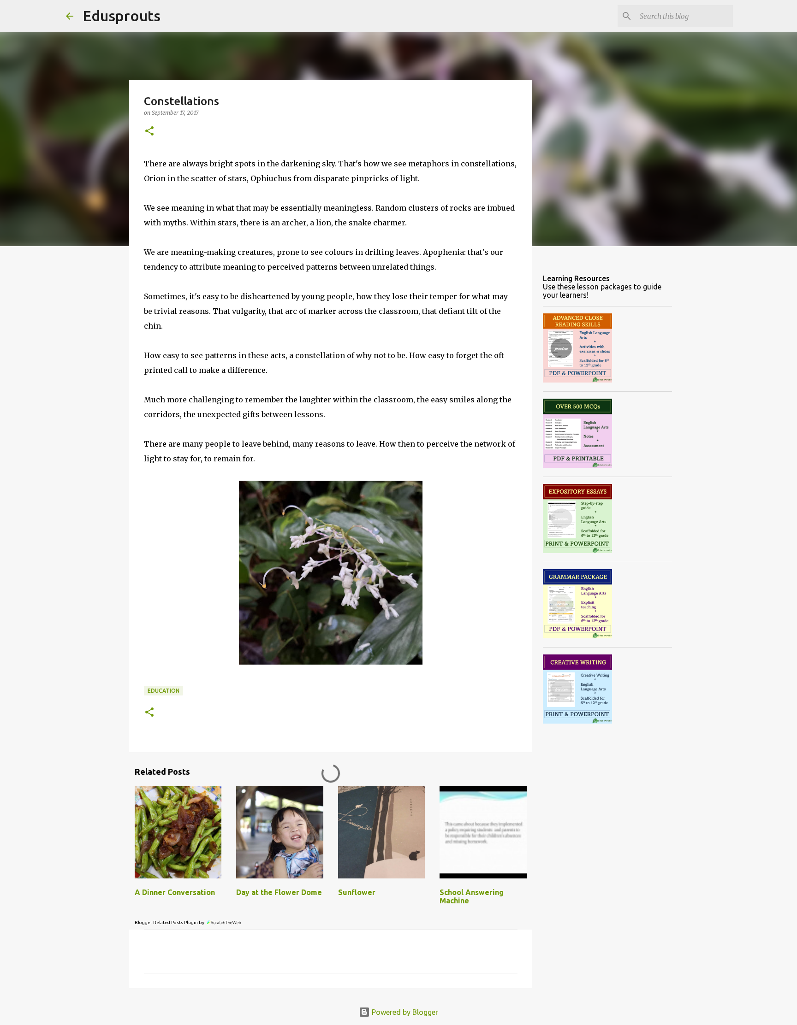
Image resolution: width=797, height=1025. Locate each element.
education (163, 691)
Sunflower (356, 892)
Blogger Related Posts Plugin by (170, 922)
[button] (149, 131)
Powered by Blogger (404, 1012)
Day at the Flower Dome (279, 892)
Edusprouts (122, 15)
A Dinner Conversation (175, 892)
